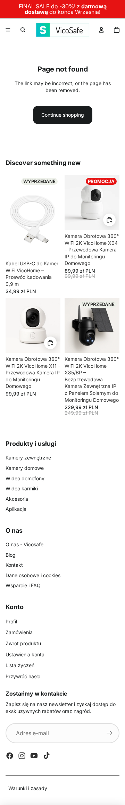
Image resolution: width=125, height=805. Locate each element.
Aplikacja (16, 509)
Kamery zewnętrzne (28, 457)
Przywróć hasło (23, 676)
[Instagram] (22, 756)
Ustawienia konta (25, 654)
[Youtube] (34, 756)
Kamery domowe (25, 468)
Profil (11, 621)
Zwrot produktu (23, 643)
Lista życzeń (20, 665)
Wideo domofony (25, 478)
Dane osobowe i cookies (33, 575)
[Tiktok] (46, 756)
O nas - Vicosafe (24, 544)
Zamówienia (19, 632)
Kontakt (14, 565)
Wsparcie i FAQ (23, 585)
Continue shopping (62, 115)
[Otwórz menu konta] (101, 30)
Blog (11, 555)
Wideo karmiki (22, 488)
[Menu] (8, 30)
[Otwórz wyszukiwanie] (23, 30)
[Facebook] (10, 756)
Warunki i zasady (27, 788)
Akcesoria (17, 499)
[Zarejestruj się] (109, 733)
